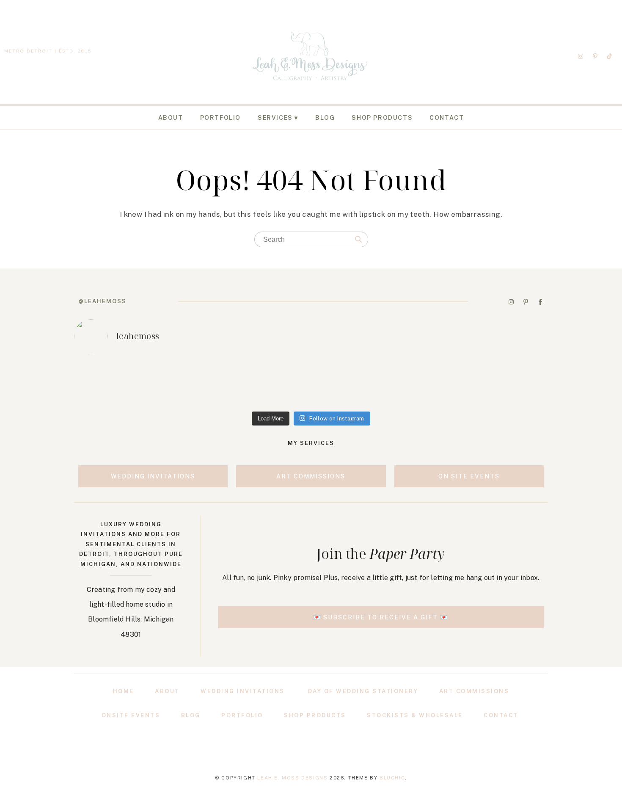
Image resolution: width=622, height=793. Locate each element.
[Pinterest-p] (595, 56)
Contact (446, 117)
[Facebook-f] (540, 302)
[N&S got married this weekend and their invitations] (406, 383)
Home (123, 691)
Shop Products (382, 117)
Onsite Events (131, 715)
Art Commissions (474, 691)
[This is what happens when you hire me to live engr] (311, 383)
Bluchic (392, 778)
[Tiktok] (610, 56)
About (170, 117)
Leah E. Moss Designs (292, 778)
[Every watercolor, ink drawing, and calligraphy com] (502, 383)
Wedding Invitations (243, 691)
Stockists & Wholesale (415, 715)
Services (275, 117)
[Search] (358, 239)
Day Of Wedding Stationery (363, 691)
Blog (325, 117)
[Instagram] (580, 56)
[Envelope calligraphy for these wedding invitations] (119, 383)
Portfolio (220, 117)
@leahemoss (102, 301)
